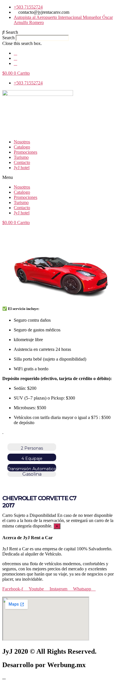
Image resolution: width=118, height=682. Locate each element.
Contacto (22, 162)
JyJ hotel (22, 167)
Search (8, 37)
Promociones (25, 152)
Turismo (21, 157)
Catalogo (22, 147)
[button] (59, 32)
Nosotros (22, 141)
